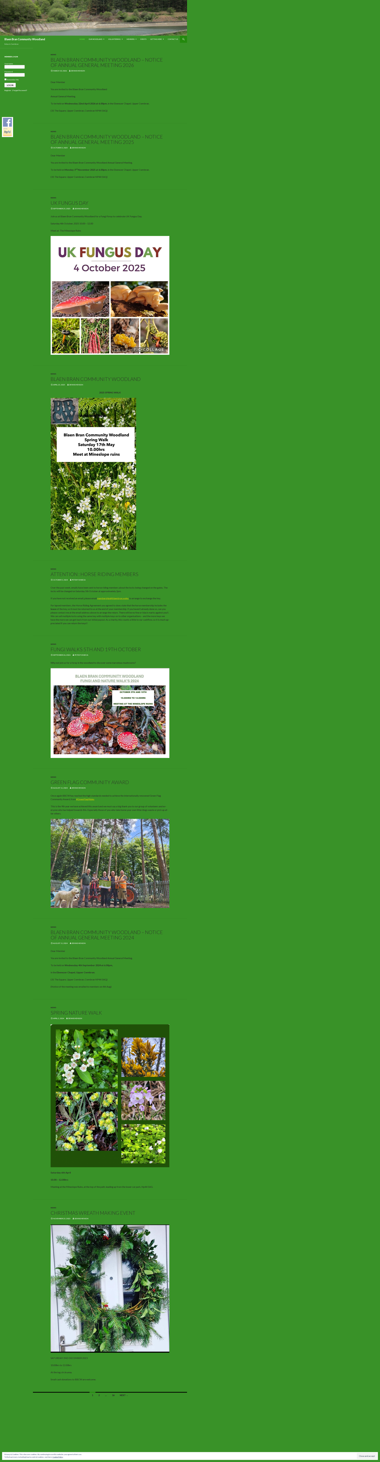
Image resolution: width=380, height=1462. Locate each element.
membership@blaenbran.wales (113, 598)
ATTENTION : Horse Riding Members (94, 574)
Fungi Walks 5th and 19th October (96, 649)
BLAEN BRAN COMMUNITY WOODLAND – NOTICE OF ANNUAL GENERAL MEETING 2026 (107, 62)
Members (130, 39)
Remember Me (12, 80)
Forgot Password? (20, 90)
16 (113, 1395)
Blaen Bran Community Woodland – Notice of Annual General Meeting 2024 (107, 934)
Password (8, 72)
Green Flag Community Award (90, 782)
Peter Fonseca (79, 580)
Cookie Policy (57, 1457)
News (53, 54)
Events (143, 39)
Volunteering (114, 39)
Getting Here (156, 39)
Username (8, 64)
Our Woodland (95, 39)
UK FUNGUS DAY (69, 203)
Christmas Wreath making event (93, 1213)
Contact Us (173, 39)
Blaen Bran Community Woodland (24, 39)
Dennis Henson (78, 71)
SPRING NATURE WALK (76, 1013)
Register (7, 90)
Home (82, 39)
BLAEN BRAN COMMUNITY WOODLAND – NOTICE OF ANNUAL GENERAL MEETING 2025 (107, 139)
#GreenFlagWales (85, 799)
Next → (124, 1395)
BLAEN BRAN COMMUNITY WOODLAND (96, 379)
